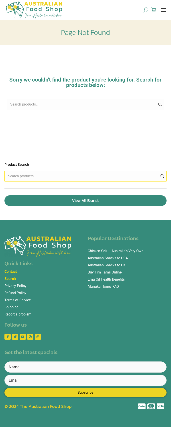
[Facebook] (7, 337)
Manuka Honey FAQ (103, 286)
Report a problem (17, 314)
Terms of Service (17, 300)
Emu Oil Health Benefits (106, 279)
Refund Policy (15, 293)
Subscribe (85, 392)
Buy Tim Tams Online (105, 272)
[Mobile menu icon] (164, 10)
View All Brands (85, 201)
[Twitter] (15, 337)
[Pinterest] (30, 337)
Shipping (11, 307)
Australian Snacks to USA (108, 258)
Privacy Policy (15, 286)
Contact (10, 271)
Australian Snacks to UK (107, 265)
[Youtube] (23, 337)
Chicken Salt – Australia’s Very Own (115, 251)
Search (159, 104)
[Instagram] (38, 337)
